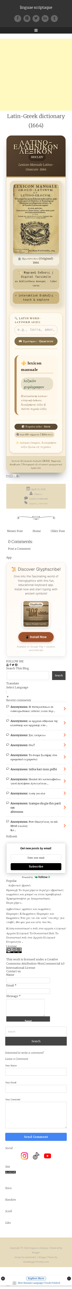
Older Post (58, 531)
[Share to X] (14, 476)
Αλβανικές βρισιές (19, 885)
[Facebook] (18, 18)
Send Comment (36, 1137)
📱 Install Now (36, 637)
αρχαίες (33, 503)
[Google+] (28, 18)
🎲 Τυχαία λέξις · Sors (36, 426)
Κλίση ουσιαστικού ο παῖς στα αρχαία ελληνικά (36, 928)
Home (37, 531)
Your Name (11, 1065)
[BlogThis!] (11, 476)
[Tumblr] (54, 18)
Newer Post (15, 531)
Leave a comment (38, 498)
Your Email (10, 1082)
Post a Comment (19, 548)
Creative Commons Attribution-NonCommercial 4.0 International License (35, 963)
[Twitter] (37, 18)
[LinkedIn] (46, 18)
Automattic (31, 1257)
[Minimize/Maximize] (69, 1278)
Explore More (36, 1278)
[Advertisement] (36, 75)
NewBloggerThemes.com (36, 1261)
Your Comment (12, 1099)
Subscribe (36, 866)
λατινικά (43, 503)
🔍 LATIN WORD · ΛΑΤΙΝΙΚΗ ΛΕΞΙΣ (28, 320)
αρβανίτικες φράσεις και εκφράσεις (28, 909)
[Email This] (8, 476)
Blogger (36, 1252)
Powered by (27, 877)
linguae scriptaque (36, 7)
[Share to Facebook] (18, 476)
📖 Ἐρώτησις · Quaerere (36, 341)
